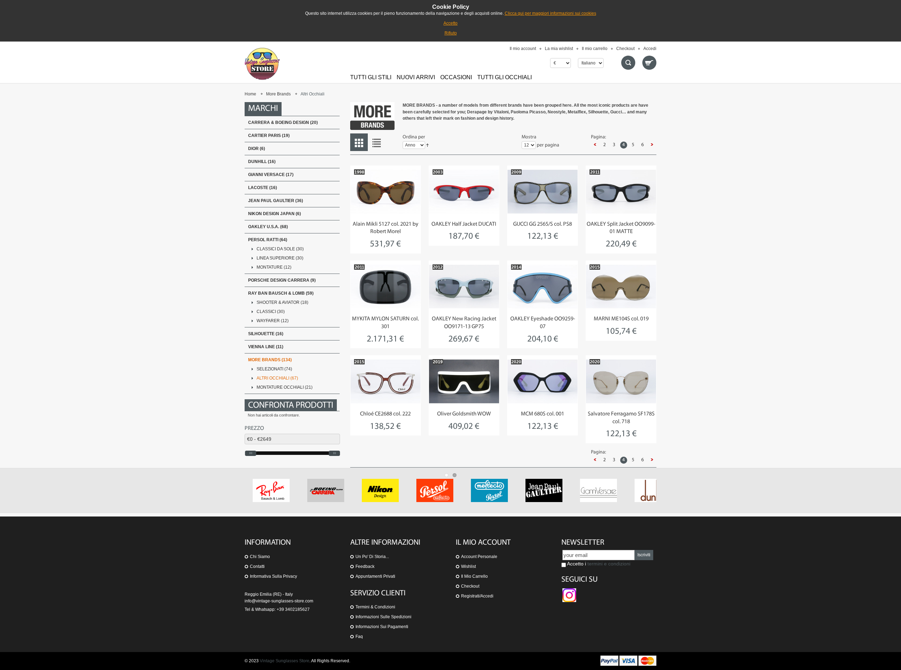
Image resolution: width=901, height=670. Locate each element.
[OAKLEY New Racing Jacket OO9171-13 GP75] (464, 286)
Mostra (529, 137)
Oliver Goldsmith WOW (464, 414)
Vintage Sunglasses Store (284, 660)
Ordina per (414, 137)
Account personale (479, 556)
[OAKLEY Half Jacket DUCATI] (464, 191)
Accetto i (598, 563)
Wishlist (468, 566)
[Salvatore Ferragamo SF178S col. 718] (621, 381)
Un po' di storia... (372, 556)
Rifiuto (451, 33)
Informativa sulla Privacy (273, 576)
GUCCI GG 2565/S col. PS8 (542, 224)
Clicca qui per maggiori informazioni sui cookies (550, 13)
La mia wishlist (559, 48)
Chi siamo (260, 556)
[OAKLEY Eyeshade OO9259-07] (543, 286)
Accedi (649, 48)
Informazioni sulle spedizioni (383, 616)
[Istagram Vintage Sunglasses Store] (569, 591)
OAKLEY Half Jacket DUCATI (463, 224)
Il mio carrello (594, 48)
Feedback (364, 566)
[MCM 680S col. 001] (543, 381)
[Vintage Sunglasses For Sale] (262, 63)
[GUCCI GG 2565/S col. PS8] (543, 191)
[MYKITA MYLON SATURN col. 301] (386, 286)
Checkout (625, 48)
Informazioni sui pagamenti (381, 626)
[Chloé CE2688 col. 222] (386, 381)
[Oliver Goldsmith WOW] (464, 381)
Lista (376, 142)
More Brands (278, 94)
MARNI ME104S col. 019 (621, 319)
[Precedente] (595, 145)
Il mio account (523, 48)
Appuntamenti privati (375, 576)
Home (250, 94)
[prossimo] (652, 145)
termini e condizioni (608, 563)
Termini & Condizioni (375, 607)
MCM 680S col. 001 (542, 414)
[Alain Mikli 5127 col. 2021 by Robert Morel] (386, 191)
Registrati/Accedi (477, 596)
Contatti (257, 566)
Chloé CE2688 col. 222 (385, 414)
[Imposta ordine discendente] (427, 145)
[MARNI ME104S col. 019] (621, 286)
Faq (359, 636)
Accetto (450, 23)
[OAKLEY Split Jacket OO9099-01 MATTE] (621, 191)
